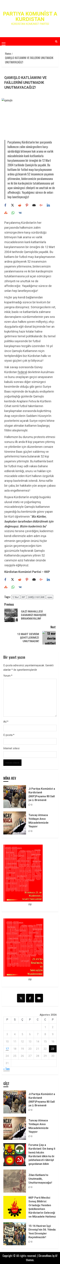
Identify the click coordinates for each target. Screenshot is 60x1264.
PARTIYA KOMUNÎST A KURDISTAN (30, 16)
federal (22, 372)
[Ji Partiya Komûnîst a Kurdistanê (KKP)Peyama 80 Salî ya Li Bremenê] (14, 796)
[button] (4, 41)
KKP (23, 597)
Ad (5, 721)
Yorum (7, 675)
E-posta (8, 735)
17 (7, 1048)
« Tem (6, 1069)
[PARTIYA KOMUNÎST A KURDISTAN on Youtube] (39, 998)
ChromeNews (45, 1256)
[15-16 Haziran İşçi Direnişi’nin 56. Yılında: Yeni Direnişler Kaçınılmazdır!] (14, 1233)
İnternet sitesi (11, 748)
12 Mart (15, 597)
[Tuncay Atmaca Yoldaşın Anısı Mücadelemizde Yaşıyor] (14, 822)
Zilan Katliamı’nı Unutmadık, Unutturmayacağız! (40, 1178)
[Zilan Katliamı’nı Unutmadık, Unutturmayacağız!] (14, 1181)
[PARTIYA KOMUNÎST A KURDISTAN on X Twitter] (21, 998)
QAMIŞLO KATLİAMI (36, 597)
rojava (49, 597)
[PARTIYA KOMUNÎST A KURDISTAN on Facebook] (30, 998)
